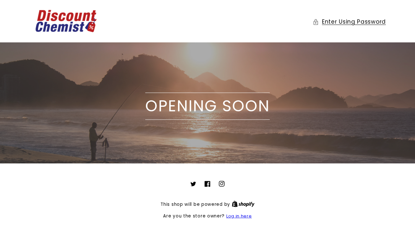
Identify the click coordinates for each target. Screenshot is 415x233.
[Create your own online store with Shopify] (243, 204)
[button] (349, 22)
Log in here (239, 216)
